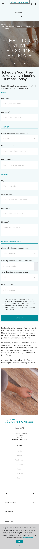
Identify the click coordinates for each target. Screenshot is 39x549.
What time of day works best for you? (14, 272)
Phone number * (7, 146)
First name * (5, 98)
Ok (19, 541)
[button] (28, 4)
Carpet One (5, 24)
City (2, 180)
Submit (19, 318)
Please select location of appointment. (15, 248)
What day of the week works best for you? (16, 261)
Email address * (6, 159)
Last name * (5, 112)
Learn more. (28, 538)
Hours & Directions (19, 439)
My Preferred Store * (8, 285)
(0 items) (35, 4)
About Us (9, 521)
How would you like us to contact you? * (15, 133)
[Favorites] (31, 4)
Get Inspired (10, 503)
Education (9, 512)
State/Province (6, 194)
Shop (7, 494)
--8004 (19, 16)
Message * (5, 222)
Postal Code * (6, 208)
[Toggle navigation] (3, 4)
